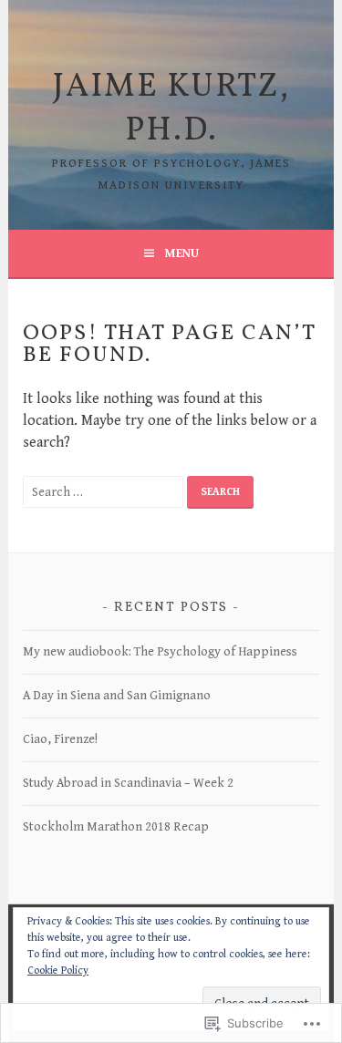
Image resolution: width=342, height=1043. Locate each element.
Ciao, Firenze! (60, 739)
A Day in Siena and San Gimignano (117, 695)
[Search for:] (105, 492)
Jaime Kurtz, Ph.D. (171, 109)
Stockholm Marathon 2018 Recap (116, 827)
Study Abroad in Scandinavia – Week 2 (128, 783)
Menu (182, 253)
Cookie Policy (57, 970)
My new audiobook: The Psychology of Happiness (160, 652)
